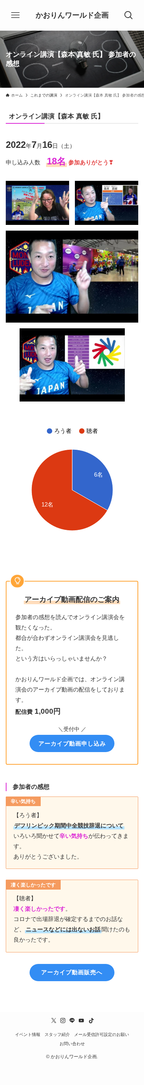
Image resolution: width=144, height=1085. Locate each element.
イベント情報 (27, 1034)
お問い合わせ (72, 1043)
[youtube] (81, 1020)
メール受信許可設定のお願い (101, 1034)
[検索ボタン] (128, 15)
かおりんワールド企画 (72, 15)
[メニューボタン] (15, 15)
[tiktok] (90, 1020)
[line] (72, 1020)
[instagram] (63, 1020)
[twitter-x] (53, 1020)
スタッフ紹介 (57, 1034)
